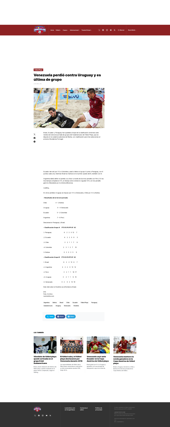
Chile (67, 302)
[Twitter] (99, 30)
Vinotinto (76, 305)
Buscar (122, 30)
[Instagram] (107, 30)
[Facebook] (103, 30)
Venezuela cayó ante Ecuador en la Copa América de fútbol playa (98, 359)
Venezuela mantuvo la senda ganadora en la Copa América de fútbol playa (124, 360)
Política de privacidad (98, 409)
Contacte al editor (83, 409)
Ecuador (75, 302)
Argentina (46, 302)
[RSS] (114, 30)
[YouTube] (110, 30)
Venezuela (67, 305)
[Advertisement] (85, 12)
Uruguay (58, 305)
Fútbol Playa (38, 70)
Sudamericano (48, 305)
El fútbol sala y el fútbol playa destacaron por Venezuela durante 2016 (71, 359)
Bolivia (55, 302)
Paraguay (94, 302)
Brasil (61, 302)
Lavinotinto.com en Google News (70, 409)
